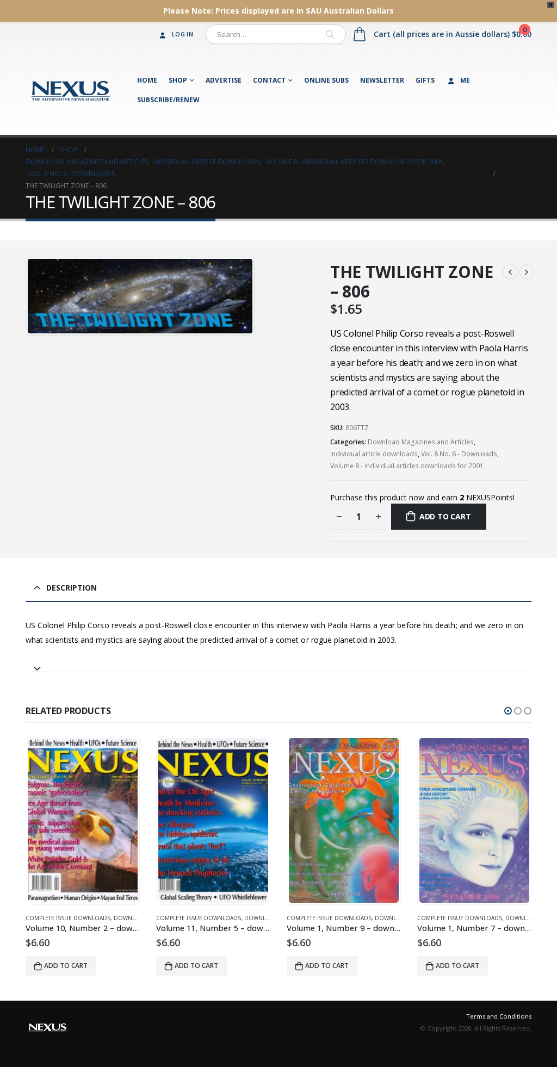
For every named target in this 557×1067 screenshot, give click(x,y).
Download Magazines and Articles (421, 441)
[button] (508, 710)
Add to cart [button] (66, 965)
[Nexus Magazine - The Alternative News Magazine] (70, 90)
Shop (178, 80)
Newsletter (382, 80)
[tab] (278, 663)
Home (147, 80)
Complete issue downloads (68, 918)
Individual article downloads (374, 453)
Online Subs (326, 80)
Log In (182, 34)
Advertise (224, 80)
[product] (83, 820)
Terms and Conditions (498, 1016)
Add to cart (445, 516)
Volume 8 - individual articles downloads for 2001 (407, 465)
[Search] (330, 34)
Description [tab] (71, 587)
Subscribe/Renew (168, 99)
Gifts (425, 80)
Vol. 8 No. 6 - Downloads (459, 453)
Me (465, 80)
